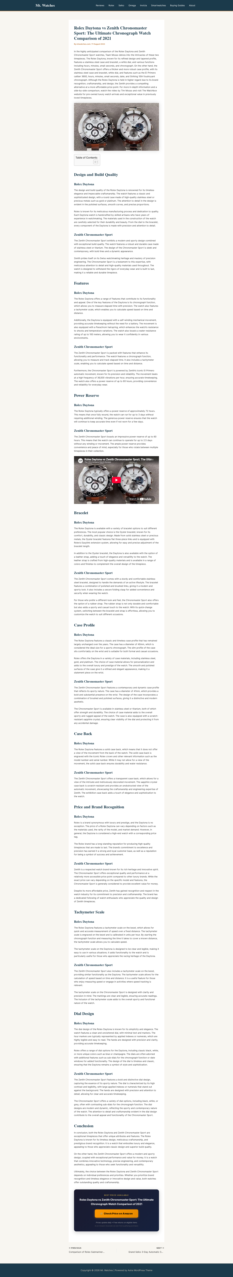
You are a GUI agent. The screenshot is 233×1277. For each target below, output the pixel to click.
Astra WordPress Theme (140, 1270)
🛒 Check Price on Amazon (116, 1213)
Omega (132, 5)
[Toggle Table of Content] (94, 162)
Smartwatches (158, 5)
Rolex (111, 5)
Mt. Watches (45, 5)
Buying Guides (177, 5)
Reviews (100, 5)
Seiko (121, 5)
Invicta (143, 5)
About (192, 5)
